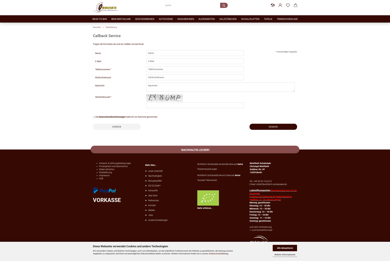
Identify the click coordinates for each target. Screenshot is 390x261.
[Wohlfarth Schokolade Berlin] (106, 7)
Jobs (150, 215)
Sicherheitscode (103, 97)
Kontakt (152, 205)
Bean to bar (99, 19)
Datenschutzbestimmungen (112, 117)
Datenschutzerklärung (218, 253)
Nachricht (100, 85)
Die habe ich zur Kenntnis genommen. (126, 117)
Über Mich (153, 195)
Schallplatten (250, 19)
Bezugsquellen (155, 181)
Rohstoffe (153, 190)
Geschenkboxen (144, 19)
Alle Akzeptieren (285, 248)
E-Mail (98, 61)
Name (98, 53)
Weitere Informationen (284, 254)
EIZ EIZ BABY (154, 185)
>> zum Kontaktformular (261, 230)
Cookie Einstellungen (158, 220)
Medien (151, 210)
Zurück (116, 127)
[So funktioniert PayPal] (104, 190)
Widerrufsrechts (106, 169)
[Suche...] (224, 5)
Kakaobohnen (185, 19)
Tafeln (268, 19)
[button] (273, 5)
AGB (101, 178)
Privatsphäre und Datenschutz (113, 166)
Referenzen (153, 200)
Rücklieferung (105, 172)
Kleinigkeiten (207, 19)
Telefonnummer (102, 69)
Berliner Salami (121, 19)
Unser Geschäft (155, 171)
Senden (273, 127)
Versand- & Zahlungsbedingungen (115, 163)
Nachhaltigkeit (155, 176)
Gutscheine (166, 19)
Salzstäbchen (228, 19)
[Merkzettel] (288, 5)
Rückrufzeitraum (103, 77)
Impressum (104, 175)
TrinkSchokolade (287, 19)
